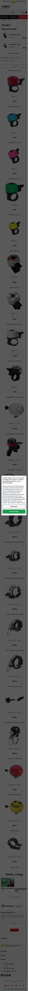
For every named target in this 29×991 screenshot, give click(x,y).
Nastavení (14, 506)
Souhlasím (14, 512)
